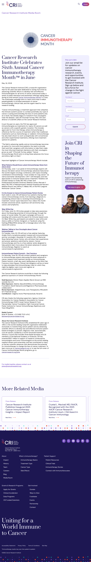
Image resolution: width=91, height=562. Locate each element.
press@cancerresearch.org (11, 366)
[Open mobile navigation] (3, 5)
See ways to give (74, 187)
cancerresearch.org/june (11, 352)
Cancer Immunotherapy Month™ (30, 97)
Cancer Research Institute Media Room (21, 13)
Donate (86, 4)
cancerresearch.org (22, 348)
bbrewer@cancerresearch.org (13, 316)
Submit (75, 127)
